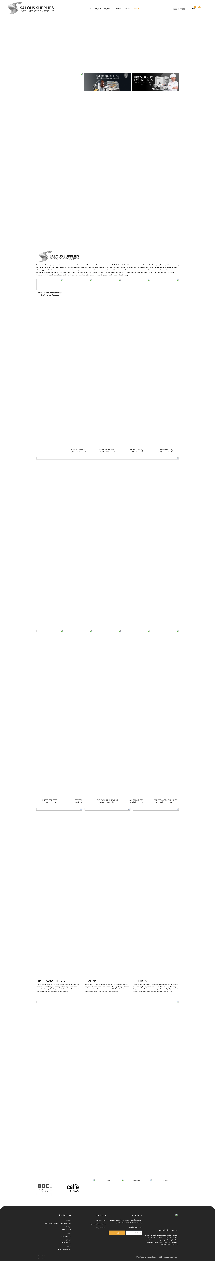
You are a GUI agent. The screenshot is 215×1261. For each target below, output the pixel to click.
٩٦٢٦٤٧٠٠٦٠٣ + (66, 1236)
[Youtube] (39, 1257)
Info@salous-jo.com (64, 1249)
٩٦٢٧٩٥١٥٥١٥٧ (66, 1243)
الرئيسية (136, 8)
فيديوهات (98, 8)
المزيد (159, 1244)
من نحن (127, 8)
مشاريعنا (107, 8)
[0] (202, 8)
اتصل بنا (88, 8)
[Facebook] (43, 1257)
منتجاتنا (118, 8)
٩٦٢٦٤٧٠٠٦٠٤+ (66, 1230)
